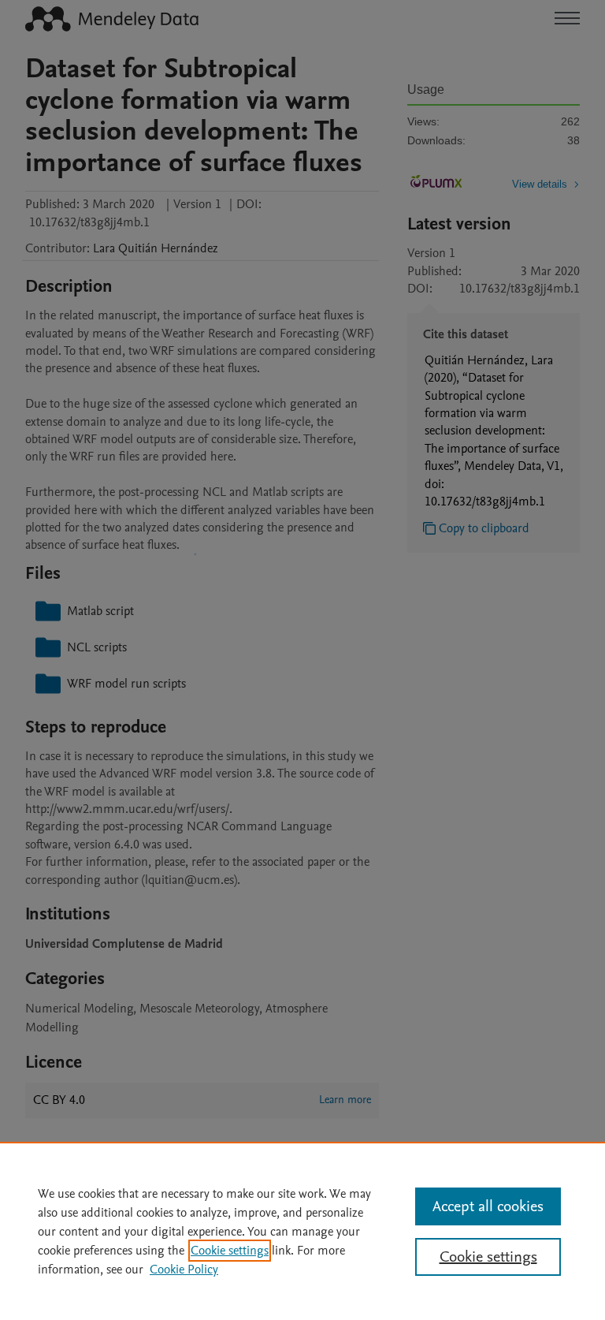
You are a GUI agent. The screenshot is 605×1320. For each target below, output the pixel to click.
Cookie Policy (184, 1269)
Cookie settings (230, 1250)
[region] (302, 1231)
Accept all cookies (488, 1206)
